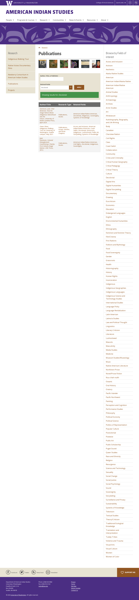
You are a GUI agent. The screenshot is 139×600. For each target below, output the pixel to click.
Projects (11, 90)
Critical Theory (112, 170)
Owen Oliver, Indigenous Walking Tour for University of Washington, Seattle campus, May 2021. (47, 130)
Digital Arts (110, 181)
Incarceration (111, 280)
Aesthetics (110, 69)
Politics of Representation (116, 425)
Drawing (109, 197)
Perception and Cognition (116, 405)
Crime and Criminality (114, 158)
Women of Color (112, 556)
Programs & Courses (25, 20)
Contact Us (74, 590)
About (103, 20)
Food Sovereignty (113, 252)
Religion (109, 460)
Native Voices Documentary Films (19, 67)
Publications (63, 115)
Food (108, 248)
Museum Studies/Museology (117, 358)
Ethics (108, 225)
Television (110, 511)
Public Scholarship (113, 444)
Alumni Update (75, 588)
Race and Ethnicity (113, 456)
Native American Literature (117, 366)
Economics (110, 205)
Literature (110, 334)
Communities (58, 20)
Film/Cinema (111, 237)
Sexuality (109, 472)
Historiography (112, 268)
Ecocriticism (110, 201)
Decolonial (77, 116)
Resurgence (111, 464)
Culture (109, 173)
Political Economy (113, 417)
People (9, 20)
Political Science (112, 421)
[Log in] (130, 2)
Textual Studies (112, 515)
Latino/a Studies (112, 318)
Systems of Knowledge (81, 118)
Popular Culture (112, 429)
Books (61, 117)
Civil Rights (77, 144)
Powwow (109, 436)
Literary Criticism (113, 330)
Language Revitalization (116, 310)
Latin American (112, 314)
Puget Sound (111, 448)
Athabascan (110, 116)
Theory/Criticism (112, 519)
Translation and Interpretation (112, 531)
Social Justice (111, 480)
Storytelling (77, 134)
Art (107, 112)
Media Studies (111, 350)
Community (110, 154)
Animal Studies (112, 92)
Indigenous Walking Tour (18, 59)
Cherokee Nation (113, 134)
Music (108, 362)
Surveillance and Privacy (115, 500)
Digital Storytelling (113, 189)
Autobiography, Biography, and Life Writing (117, 121)
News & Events (75, 20)
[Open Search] (136, 2)
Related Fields (45, 84)
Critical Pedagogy (113, 166)
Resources (91, 20)
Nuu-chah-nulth (112, 377)
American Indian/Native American (85, 114)
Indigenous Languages (115, 292)
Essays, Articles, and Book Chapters (64, 131)
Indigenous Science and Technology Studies (115, 297)
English (109, 217)
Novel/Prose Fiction (114, 373)
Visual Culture (111, 548)
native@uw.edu (43, 586)
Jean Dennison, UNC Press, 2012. (47, 144)
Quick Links (120, 3)
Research (43, 20)
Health (108, 264)
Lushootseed (86, 132)
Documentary (111, 193)
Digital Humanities (113, 185)
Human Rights (111, 276)
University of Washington (18, 595)
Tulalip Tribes (111, 537)
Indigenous (85, 116)
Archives (109, 104)
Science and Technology (115, 468)
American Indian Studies (39, 11)
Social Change (111, 476)
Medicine (109, 354)
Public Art (95, 132)
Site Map (73, 586)
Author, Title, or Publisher (49, 76)
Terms (73, 584)
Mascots (109, 342)
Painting (109, 401)
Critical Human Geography (116, 162)
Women (109, 553)
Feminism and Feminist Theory (118, 233)
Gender (109, 256)
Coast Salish (111, 146)
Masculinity (110, 346)
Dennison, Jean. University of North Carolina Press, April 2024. (48, 116)
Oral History (111, 385)
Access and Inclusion (80, 126)
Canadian (109, 130)
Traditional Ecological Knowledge (114, 524)
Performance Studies (114, 409)
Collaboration (111, 150)
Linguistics (110, 326)
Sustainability (111, 503)
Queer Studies (111, 452)
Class (108, 142)
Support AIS (130, 572)
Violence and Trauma (114, 541)
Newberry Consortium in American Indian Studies (18, 76)
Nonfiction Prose (113, 369)
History (109, 272)
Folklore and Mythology (115, 245)
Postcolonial (111, 433)
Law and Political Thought (116, 322)
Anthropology (111, 96)
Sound (108, 488)
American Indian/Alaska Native (118, 81)
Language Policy (112, 306)
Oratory (109, 389)
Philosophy (110, 413)
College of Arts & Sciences (104, 3)
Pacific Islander (112, 393)
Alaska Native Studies (114, 73)
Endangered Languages (115, 213)
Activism (109, 65)
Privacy (73, 582)
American (109, 77)
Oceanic (109, 381)
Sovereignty (94, 116)
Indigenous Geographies (116, 288)
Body (108, 126)
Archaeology (111, 100)
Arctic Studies (111, 108)
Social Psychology (113, 484)
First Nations (111, 240)
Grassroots (90, 130)
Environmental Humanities (117, 221)
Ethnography (111, 229)
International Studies (114, 302)
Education (110, 209)
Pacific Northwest (113, 397)
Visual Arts (110, 545)
